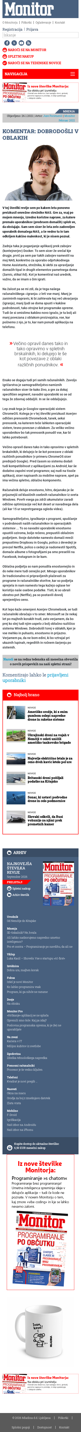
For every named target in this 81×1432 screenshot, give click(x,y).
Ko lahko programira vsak (24, 987)
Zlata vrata (14, 1103)
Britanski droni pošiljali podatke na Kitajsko (45, 780)
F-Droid (12, 1115)
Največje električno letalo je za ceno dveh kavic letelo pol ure (50, 760)
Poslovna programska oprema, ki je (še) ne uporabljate (34, 1027)
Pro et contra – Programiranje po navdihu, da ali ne (39, 946)
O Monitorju (10, 22)
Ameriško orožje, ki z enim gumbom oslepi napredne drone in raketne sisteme (48, 716)
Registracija (12, 29)
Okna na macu (16, 1093)
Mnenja (69, 111)
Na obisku (13, 1003)
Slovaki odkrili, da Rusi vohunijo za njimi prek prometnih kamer (45, 820)
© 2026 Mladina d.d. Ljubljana (31, 1418)
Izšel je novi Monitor (20, 982)
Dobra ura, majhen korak (23, 970)
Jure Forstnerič (52, 116)
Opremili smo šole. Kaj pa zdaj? (27, 1020)
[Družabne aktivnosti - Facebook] (6, 43)
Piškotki (26, 22)
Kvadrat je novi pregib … (22, 1081)
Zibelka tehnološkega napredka (27, 1058)
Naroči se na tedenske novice (34, 63)
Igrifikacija (14, 1120)
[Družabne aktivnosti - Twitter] (13, 43)
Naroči (8, 659)
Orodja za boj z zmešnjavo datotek (28, 1098)
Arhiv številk (20, 895)
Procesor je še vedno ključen (25, 1069)
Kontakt (60, 22)
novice (32, 707)
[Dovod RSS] (27, 43)
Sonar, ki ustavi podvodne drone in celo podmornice (47, 799)
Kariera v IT (14, 1041)
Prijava (32, 29)
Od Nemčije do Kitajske (21, 921)
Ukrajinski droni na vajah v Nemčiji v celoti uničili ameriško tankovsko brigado (49, 739)
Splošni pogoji (21, 1427)
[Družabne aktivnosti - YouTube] (20, 43)
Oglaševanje (43, 22)
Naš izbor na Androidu (21, 1125)
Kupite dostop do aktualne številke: (36, 1144)
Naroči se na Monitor (27, 50)
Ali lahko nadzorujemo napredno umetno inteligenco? (33, 939)
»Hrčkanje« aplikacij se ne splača (28, 1015)
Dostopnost (44, 1427)
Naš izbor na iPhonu (20, 1129)
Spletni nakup (21, 56)
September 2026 (17, 876)
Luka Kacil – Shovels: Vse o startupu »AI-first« (36, 958)
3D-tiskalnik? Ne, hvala (21, 932)
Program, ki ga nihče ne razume (27, 992)
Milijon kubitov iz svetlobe (24, 1046)
